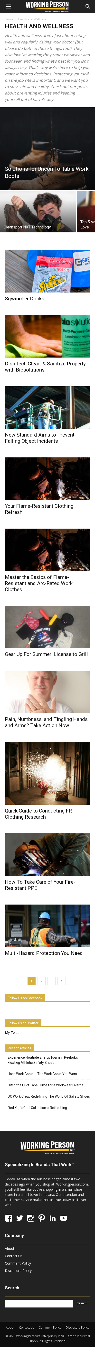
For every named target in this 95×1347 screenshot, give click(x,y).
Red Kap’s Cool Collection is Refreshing (37, 1108)
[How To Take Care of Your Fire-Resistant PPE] (47, 854)
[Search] (88, 6)
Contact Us (13, 1256)
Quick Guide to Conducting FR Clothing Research (38, 814)
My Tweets (13, 1032)
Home (9, 19)
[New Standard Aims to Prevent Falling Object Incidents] (47, 407)
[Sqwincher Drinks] (47, 271)
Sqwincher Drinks (24, 299)
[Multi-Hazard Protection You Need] (47, 926)
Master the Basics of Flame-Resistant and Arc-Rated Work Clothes (39, 583)
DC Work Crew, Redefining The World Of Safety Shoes (49, 1096)
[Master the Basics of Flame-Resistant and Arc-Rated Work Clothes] (47, 550)
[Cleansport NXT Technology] (38, 219)
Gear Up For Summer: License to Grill (46, 654)
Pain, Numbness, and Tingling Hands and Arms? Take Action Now (46, 722)
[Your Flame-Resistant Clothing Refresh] (47, 478)
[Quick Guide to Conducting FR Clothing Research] (47, 773)
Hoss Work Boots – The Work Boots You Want (42, 1074)
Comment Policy (18, 1263)
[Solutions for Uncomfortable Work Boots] (47, 148)
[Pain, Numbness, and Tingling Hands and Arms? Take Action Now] (47, 692)
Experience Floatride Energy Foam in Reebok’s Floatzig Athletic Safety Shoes (43, 1060)
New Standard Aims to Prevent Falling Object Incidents (40, 438)
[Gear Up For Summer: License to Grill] (47, 627)
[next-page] (61, 981)
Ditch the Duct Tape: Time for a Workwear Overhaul (47, 1085)
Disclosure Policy (18, 1270)
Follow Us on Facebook (25, 998)
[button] (8, 6)
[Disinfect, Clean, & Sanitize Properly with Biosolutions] (47, 336)
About (9, 1248)
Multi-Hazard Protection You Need (44, 953)
